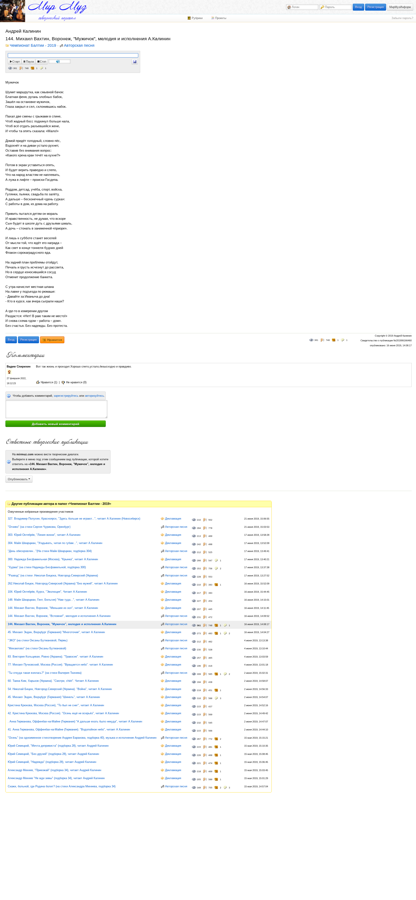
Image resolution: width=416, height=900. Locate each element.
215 (199, 706)
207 (199, 609)
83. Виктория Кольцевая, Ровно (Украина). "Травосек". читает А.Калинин (55, 656)
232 (199, 723)
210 (199, 520)
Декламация (173, 518)
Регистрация (375, 7)
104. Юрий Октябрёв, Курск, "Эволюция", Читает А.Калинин (47, 591)
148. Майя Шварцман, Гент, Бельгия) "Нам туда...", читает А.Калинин (53, 599)
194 (199, 682)
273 (199, 633)
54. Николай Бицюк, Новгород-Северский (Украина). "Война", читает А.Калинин (60, 689)
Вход (358, 7)
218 (199, 771)
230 (199, 649)
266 (199, 560)
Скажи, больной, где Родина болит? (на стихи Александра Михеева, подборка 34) (61, 786)
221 (199, 763)
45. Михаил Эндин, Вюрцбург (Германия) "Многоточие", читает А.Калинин (56, 632)
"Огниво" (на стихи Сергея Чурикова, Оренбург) (39, 526)
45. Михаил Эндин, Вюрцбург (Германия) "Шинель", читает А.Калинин (54, 697)
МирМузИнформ (400, 7)
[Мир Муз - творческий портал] (57, 7)
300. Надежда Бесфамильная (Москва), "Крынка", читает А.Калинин (53, 559)
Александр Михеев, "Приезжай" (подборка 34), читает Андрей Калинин (54, 770)
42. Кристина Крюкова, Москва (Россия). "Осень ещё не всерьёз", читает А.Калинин (63, 713)
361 (15, 68)
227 (199, 601)
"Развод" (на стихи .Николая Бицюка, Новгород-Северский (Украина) (53, 575)
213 (199, 536)
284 (199, 528)
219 (199, 690)
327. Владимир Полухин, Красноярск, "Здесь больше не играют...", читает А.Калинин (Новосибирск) (74, 518)
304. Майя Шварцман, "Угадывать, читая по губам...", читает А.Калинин (55, 543)
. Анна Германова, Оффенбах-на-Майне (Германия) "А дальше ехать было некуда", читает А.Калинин (75, 721)
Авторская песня (79, 46)
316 (199, 698)
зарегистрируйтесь (66, 395)
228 (199, 577)
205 (199, 779)
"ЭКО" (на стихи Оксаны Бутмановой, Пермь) (37, 640)
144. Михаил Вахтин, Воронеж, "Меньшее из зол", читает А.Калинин (53, 608)
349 (199, 787)
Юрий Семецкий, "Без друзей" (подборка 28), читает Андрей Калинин (53, 754)
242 (199, 544)
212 (199, 552)
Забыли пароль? (402, 18)
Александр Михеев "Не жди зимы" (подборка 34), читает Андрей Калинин (56, 778)
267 (199, 739)
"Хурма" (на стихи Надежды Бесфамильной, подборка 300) (47, 567)
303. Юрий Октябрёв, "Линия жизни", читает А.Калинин (44, 534)
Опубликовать (18, 479)
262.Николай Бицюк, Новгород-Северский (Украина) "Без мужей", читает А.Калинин (63, 583)
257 (199, 658)
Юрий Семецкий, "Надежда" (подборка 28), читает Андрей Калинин (52, 762)
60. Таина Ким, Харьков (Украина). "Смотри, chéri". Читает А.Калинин (53, 680)
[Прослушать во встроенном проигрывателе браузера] (135, 61)
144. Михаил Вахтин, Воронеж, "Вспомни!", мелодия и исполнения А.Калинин (59, 616)
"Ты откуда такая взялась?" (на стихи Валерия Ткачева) (44, 672)
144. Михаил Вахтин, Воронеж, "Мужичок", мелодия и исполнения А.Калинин (62, 624)
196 (199, 666)
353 (199, 568)
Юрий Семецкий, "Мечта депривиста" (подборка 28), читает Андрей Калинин (58, 745)
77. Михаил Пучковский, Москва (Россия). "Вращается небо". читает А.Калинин (60, 664)
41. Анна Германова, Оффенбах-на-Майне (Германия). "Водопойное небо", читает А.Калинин (69, 729)
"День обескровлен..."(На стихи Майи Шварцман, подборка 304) (50, 551)
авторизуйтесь (94, 395)
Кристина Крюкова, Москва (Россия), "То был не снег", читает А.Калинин (56, 705)
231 (199, 617)
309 (199, 674)
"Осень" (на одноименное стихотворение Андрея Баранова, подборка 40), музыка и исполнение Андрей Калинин (82, 737)
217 (199, 593)
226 (199, 755)
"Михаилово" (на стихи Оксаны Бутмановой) (37, 648)
